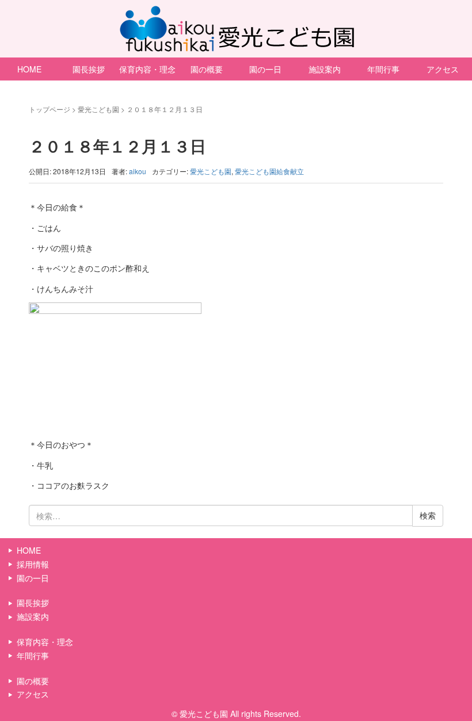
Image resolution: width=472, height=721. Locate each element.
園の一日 (265, 69)
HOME (29, 69)
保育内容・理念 (147, 69)
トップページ (49, 109)
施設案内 (325, 69)
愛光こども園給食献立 (269, 171)
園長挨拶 (89, 69)
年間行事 (383, 69)
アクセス (33, 694)
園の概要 (207, 69)
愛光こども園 (98, 109)
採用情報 (33, 564)
